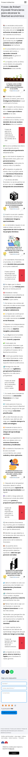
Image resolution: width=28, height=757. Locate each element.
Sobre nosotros (13, 738)
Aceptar (14, 753)
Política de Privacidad (7, 736)
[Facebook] (3, 672)
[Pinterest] (6, 742)
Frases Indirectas (7, 2)
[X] (7, 672)
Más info (11, 749)
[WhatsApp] (12, 672)
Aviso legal (18, 736)
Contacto (21, 738)
